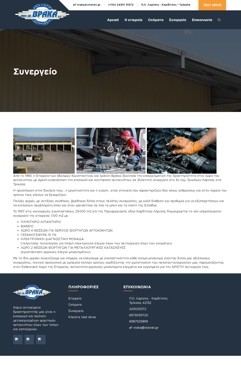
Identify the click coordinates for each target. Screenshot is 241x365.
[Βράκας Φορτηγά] (42, 17)
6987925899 (138, 321)
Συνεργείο (177, 20)
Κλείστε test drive (82, 317)
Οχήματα (75, 304)
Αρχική (113, 20)
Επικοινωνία (202, 20)
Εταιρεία (74, 298)
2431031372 (137, 309)
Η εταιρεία (133, 20)
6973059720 (138, 315)
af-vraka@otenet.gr (87, 4)
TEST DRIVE (212, 5)
